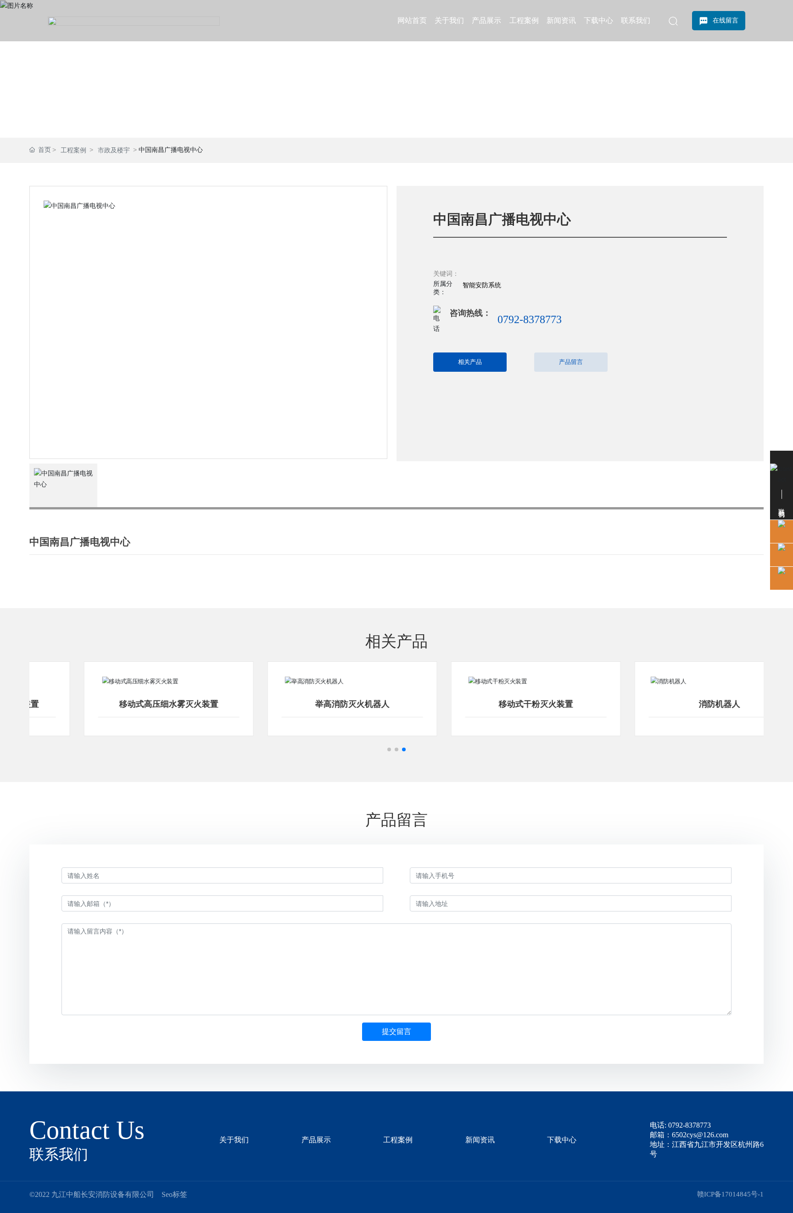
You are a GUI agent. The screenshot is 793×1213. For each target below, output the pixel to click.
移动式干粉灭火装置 (488, 704)
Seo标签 (174, 1194)
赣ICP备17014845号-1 (730, 1194)
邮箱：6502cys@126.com (689, 1135)
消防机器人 (671, 704)
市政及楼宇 (114, 150)
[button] (389, 749)
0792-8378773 (529, 319)
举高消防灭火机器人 (305, 704)
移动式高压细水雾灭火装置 (121, 704)
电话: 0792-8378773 (680, 1125)
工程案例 (73, 150)
